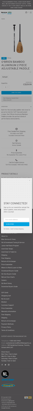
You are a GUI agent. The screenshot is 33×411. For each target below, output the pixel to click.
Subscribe (10, 224)
